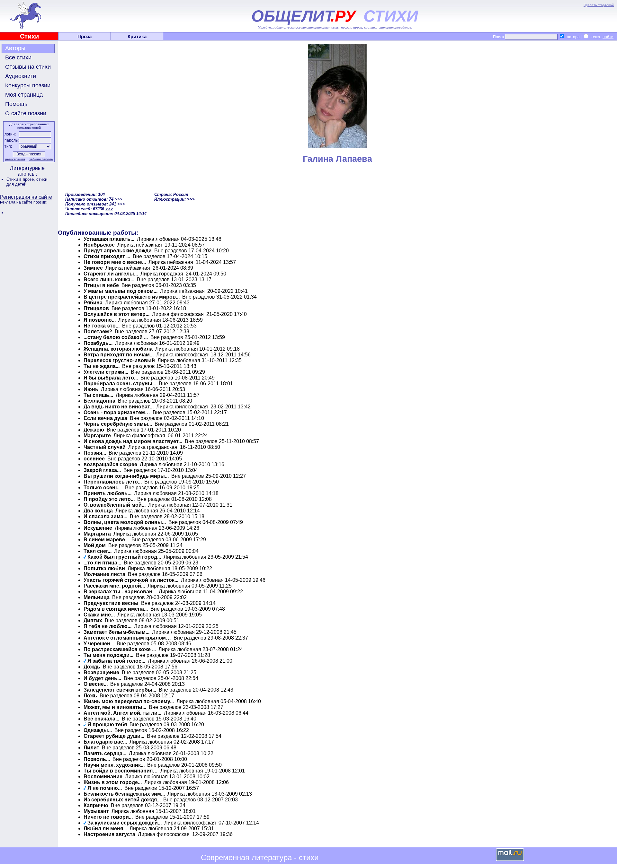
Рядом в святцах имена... (116, 609)
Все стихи (18, 57)
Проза (84, 36)
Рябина (93, 302)
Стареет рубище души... (114, 736)
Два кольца (98, 510)
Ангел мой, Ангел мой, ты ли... (122, 713)
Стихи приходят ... (107, 256)
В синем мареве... (106, 539)
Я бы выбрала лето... (111, 377)
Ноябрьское (99, 245)
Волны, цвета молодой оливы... (125, 522)
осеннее (94, 458)
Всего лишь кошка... (110, 279)
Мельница (97, 597)
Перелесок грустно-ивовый (119, 360)
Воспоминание (103, 776)
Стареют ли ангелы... (111, 273)
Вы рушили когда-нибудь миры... (126, 476)
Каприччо (96, 805)
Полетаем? (98, 331)
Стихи (29, 36)
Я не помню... (104, 788)
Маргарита (97, 534)
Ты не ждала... (102, 366)
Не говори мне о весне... (115, 262)
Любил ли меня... (105, 828)
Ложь (90, 695)
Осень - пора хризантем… (117, 412)
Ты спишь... (98, 395)
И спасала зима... (105, 516)
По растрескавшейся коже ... (120, 649)
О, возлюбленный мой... (115, 505)
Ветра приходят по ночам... (119, 354)
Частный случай (105, 447)
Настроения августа (109, 834)
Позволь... (97, 759)
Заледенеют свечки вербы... (120, 690)
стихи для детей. (26, 182)
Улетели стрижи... (106, 372)
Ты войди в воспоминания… (121, 770)
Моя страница (24, 95)
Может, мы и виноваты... (115, 707)
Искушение (98, 528)
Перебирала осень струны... (120, 383)
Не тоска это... (102, 325)
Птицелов (96, 308)
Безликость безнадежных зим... (124, 794)
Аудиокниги (20, 76)
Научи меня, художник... (114, 765)
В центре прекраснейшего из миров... (132, 297)
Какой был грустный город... (124, 557)
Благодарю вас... (105, 742)
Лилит (91, 747)
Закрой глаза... (102, 470)
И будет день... (102, 678)
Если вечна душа (105, 418)
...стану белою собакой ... (116, 337)
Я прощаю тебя (107, 724)
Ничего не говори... (108, 817)
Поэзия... (95, 453)
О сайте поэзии (25, 113)
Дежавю (94, 429)
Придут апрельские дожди (118, 250)
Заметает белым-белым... (116, 632)
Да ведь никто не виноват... (119, 406)
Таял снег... (98, 551)
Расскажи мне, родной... (114, 586)
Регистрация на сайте (26, 197)
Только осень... (103, 487)
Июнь (91, 389)
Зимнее (93, 268)
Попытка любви (104, 568)
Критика (137, 36)
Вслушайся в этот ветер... (116, 314)
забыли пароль (41, 159)
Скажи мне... (99, 614)
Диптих (93, 620)
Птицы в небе (101, 285)
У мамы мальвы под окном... (120, 291)
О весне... (96, 684)
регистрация (15, 159)
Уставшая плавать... (109, 239)
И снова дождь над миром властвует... (133, 441)
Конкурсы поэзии (27, 85)
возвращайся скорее (110, 464)
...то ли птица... (102, 562)
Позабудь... (98, 343)
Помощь (16, 104)
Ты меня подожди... (108, 655)
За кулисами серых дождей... (124, 822)
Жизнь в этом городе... (113, 782)
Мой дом (95, 545)
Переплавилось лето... (113, 481)
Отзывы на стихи (28, 67)
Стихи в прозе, (21, 179)
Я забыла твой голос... (116, 661)
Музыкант (96, 811)
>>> (118, 199)
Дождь (92, 666)
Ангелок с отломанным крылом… (127, 638)
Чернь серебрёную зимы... (118, 424)
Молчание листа (104, 574)
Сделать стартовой (599, 5)
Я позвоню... (100, 320)
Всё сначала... (101, 718)
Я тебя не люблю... (107, 626)
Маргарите (97, 435)
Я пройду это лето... (109, 499)
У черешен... (99, 643)
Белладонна (99, 401)
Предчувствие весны (111, 603)
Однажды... (98, 730)
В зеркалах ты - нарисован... (120, 591)
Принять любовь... (107, 493)
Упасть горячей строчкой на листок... (131, 580)
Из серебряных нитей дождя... (122, 799)
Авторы (15, 48)
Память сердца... (105, 753)
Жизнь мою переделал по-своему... (129, 701)
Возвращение (101, 672)
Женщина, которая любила (118, 349)
